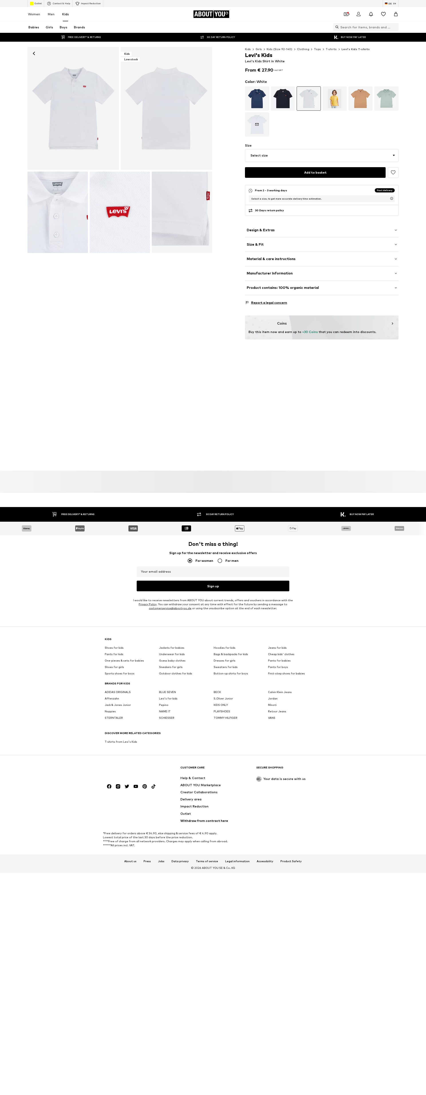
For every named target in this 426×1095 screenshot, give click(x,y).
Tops (317, 49)
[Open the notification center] (371, 14)
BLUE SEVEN (167, 692)
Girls (259, 49)
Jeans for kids (277, 648)
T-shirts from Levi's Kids (121, 742)
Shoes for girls (114, 667)
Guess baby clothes (172, 660)
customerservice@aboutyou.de (170, 608)
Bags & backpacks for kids (231, 654)
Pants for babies (279, 660)
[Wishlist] (383, 14)
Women (34, 14)
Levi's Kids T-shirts (355, 49)
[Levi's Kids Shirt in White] (58, 212)
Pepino (163, 705)
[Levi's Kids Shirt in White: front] (73, 108)
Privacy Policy (147, 604)
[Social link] (109, 786)
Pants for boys (278, 667)
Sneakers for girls (171, 667)
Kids (65, 14)
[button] (321, 155)
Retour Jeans (277, 711)
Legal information (237, 861)
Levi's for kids (168, 698)
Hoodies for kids (224, 648)
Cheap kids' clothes (281, 654)
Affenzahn (112, 698)
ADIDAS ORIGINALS (118, 692)
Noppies (110, 711)
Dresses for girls (224, 660)
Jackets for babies (171, 648)
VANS (271, 718)
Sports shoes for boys (119, 673)
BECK (217, 692)
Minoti (272, 705)
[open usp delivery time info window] (391, 198)
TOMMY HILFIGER (225, 718)
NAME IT (165, 711)
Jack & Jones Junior (118, 705)
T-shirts (331, 49)
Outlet (38, 3)
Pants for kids (114, 654)
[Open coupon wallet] (346, 14)
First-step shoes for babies (286, 673)
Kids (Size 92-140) (279, 49)
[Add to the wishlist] (393, 172)
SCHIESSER (166, 718)
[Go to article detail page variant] (257, 98)
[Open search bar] (336, 27)
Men (51, 14)
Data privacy (180, 861)
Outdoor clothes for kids (175, 673)
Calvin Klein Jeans (280, 692)
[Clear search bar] (395, 27)
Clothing (303, 49)
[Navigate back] (34, 53)
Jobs (161, 861)
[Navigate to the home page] (129, 770)
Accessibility (265, 861)
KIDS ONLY (221, 705)
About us (130, 861)
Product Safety (291, 861)
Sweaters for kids (226, 667)
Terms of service (207, 861)
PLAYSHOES (222, 711)
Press (147, 861)
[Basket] (395, 14)
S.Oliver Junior (223, 698)
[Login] (358, 14)
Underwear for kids (172, 654)
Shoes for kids (114, 648)
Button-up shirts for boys (231, 673)
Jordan (273, 698)
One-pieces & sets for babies (124, 660)
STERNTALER (114, 718)
